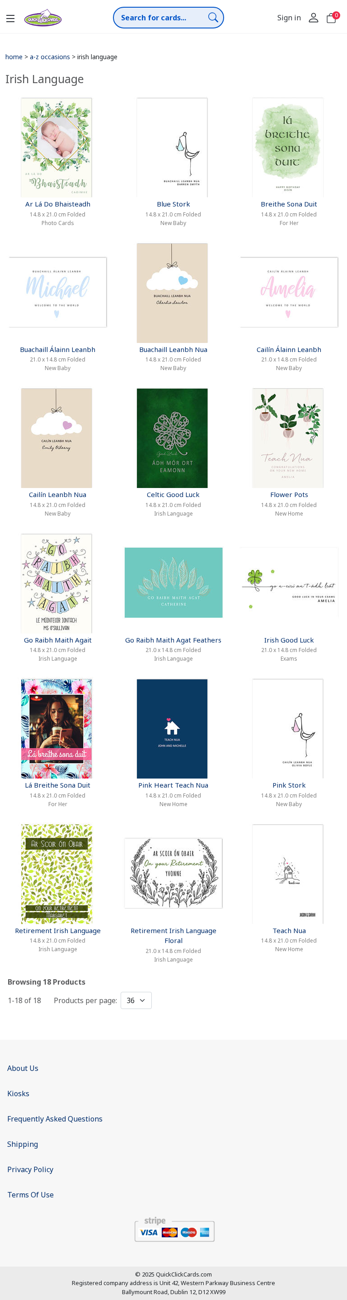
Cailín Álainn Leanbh (289, 349)
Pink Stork (289, 784)
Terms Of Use (30, 1195)
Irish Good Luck (289, 639)
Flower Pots (289, 494)
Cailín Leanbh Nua (57, 494)
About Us (22, 1068)
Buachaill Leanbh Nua (173, 349)
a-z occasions (50, 56)
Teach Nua (289, 930)
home (14, 56)
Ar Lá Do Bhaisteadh (57, 203)
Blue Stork (173, 203)
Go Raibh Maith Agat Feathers (173, 639)
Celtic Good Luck (173, 494)
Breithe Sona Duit (289, 203)
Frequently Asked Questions (55, 1119)
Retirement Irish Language (58, 930)
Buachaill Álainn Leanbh (57, 349)
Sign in (289, 18)
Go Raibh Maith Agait (58, 639)
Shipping (22, 1144)
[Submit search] (213, 17)
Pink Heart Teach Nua (173, 784)
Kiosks (18, 1093)
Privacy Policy (30, 1169)
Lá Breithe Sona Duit (57, 784)
